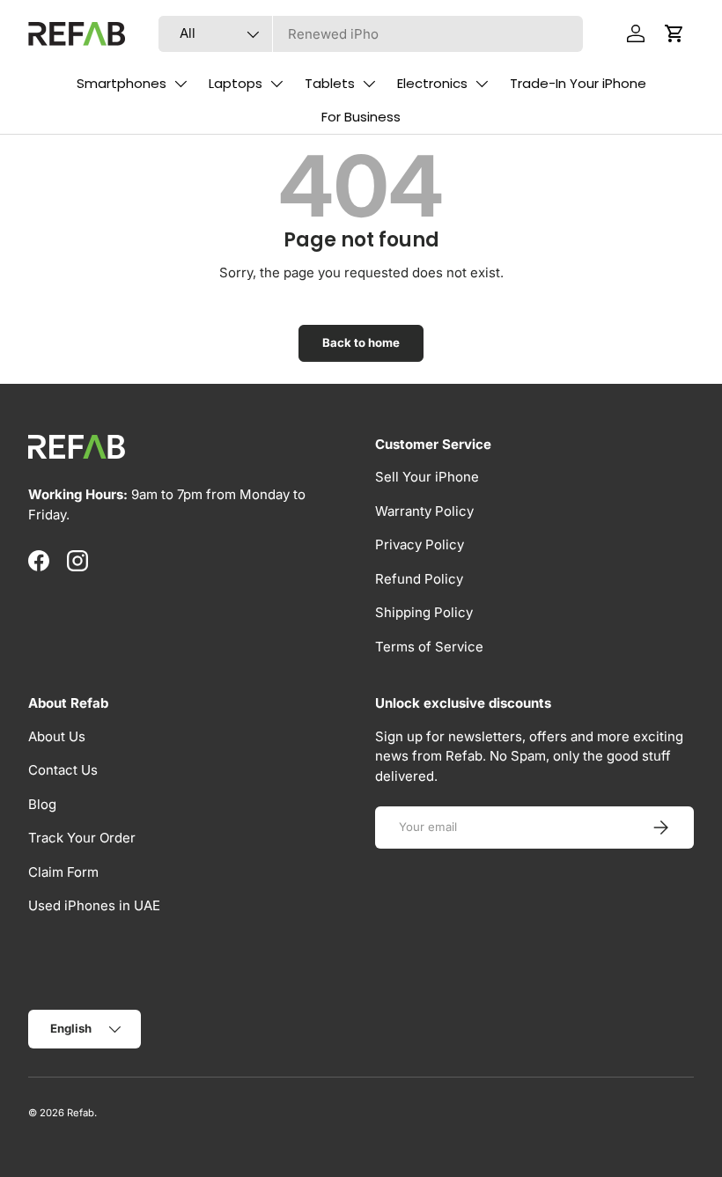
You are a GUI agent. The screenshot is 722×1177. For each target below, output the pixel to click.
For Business (361, 116)
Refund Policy (419, 578)
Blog (42, 804)
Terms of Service (429, 646)
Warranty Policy (424, 511)
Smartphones (121, 83)
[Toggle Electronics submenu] (481, 83)
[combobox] (371, 34)
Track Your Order (82, 837)
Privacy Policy (419, 544)
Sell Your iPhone (427, 476)
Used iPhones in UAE (94, 905)
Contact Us (63, 769)
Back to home (361, 342)
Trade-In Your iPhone (578, 83)
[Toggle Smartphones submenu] (180, 83)
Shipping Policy (424, 612)
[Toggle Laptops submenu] (276, 83)
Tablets (330, 83)
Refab (80, 1113)
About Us (56, 736)
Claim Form (63, 872)
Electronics (432, 83)
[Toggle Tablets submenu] (368, 83)
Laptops (235, 83)
